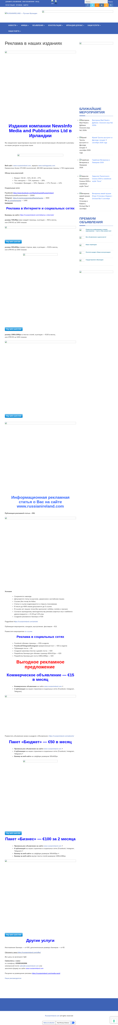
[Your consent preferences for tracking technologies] (114, 1021)
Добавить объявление (13, 1)
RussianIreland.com (52, 1016)
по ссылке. (29, 631)
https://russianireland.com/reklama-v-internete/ (37, 215)
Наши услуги (94, 25)
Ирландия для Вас (74, 25)
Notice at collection (49, 1022)
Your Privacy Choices (63, 1022)
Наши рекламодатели (13, 978)
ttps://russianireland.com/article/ (26, 621)
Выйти (26, 5)
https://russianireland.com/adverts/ (61, 736)
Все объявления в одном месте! (96, 237)
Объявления (38, 25)
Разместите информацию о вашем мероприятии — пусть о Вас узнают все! (98, 230)
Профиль (19, 5)
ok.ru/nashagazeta (14, 200)
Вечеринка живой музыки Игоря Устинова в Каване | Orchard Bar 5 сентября (102, 196)
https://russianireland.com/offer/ (29, 952)
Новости (12, 25)
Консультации (55, 25)
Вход (37, 1)
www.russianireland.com (22, 165)
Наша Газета (14, 31)
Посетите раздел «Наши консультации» (98, 252)
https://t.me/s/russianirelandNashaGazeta (28, 198)
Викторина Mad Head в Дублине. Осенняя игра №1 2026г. (102, 122)
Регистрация (10, 5)
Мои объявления (28, 1)
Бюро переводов (91, 244)
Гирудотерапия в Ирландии (94, 259)
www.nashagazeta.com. (47, 165)
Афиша (24, 25)
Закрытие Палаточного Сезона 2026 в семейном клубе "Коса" (101, 178)
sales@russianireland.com (29, 966)
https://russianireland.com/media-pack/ (46, 973)
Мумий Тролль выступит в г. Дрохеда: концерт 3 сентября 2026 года (102, 140)
